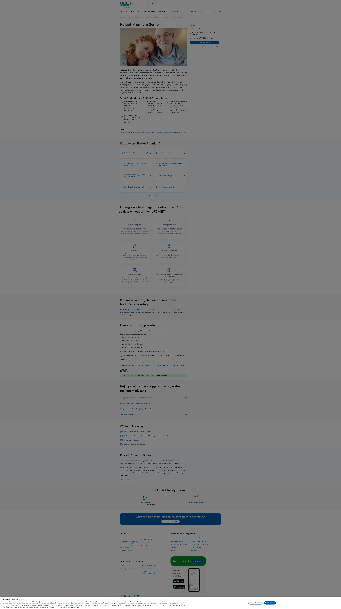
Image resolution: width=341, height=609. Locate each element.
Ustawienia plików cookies (255, 602)
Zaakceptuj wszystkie (270, 602)
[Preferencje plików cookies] (5, 606)
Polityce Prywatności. (74, 607)
